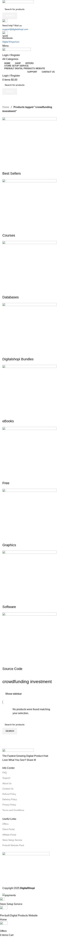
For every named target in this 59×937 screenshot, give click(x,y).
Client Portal (8, 829)
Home (6, 107)
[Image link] (29, 751)
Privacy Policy (9, 804)
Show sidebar (13, 693)
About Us (6, 783)
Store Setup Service (12, 840)
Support (6, 778)
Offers (5, 824)
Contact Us (7, 788)
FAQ (4, 772)
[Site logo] (29, 3)
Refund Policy (9, 794)
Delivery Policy (9, 799)
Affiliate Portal (9, 834)
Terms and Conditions (13, 810)
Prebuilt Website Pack (13, 845)
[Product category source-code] (29, 394)
